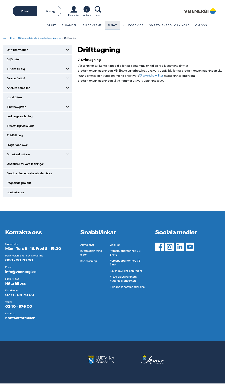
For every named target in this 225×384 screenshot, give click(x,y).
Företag (49, 11)
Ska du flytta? (16, 78)
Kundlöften (14, 97)
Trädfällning (15, 135)
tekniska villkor (153, 75)
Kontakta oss (15, 192)
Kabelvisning (88, 261)
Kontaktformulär (20, 318)
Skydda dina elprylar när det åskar (30, 173)
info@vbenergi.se (21, 271)
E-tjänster (13, 59)
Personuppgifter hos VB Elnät (125, 262)
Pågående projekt (19, 183)
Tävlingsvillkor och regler (126, 270)
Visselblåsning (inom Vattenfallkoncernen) (123, 278)
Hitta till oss (15, 283)
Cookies (115, 244)
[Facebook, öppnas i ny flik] (159, 247)
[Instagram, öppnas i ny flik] (169, 247)
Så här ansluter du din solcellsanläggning (39, 38)
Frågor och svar (17, 145)
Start (51, 25)
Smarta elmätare (18, 154)
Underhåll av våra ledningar (25, 164)
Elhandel (69, 25)
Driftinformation (17, 50)
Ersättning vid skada (20, 126)
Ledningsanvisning (20, 116)
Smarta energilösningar (169, 25)
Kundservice (133, 25)
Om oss (201, 25)
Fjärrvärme (92, 25)
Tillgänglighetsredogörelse (127, 286)
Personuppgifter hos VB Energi (125, 252)
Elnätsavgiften (16, 107)
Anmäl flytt (87, 244)
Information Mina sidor (91, 252)
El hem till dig (16, 69)
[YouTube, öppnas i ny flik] (190, 247)
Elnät (112, 25)
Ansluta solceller (18, 88)
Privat (25, 11)
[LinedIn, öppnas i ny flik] (180, 247)
